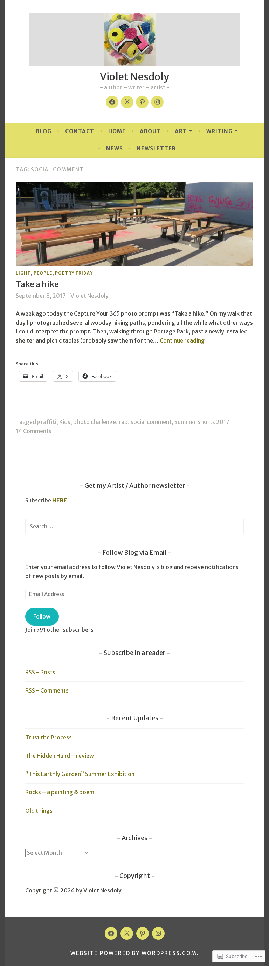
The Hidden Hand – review (59, 755)
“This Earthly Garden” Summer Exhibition (79, 773)
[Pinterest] (142, 102)
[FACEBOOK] (111, 933)
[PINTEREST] (142, 933)
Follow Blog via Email (134, 552)
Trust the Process (48, 737)
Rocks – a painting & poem (59, 792)
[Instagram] (157, 102)
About (150, 131)
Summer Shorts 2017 (201, 421)
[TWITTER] (126, 933)
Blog (43, 131)
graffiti (46, 421)
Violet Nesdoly (134, 76)
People (43, 273)
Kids (64, 421)
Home (117, 131)
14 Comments (33, 430)
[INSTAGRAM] (158, 933)
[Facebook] (112, 102)
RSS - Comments (47, 690)
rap (123, 421)
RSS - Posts (40, 672)
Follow (41, 616)
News (114, 148)
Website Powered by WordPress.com (133, 953)
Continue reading (182, 340)
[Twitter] (127, 102)
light (23, 273)
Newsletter (156, 148)
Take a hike (37, 284)
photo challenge (94, 421)
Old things (39, 810)
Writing (219, 131)
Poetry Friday (74, 273)
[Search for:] (134, 526)
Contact (79, 131)
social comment (151, 421)
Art (181, 131)
